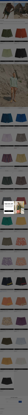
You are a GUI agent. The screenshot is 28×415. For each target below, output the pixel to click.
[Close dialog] (23, 202)
